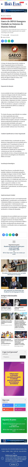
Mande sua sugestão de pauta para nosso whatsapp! (14, 248)
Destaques (4, 18)
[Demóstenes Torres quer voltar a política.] (7, 302)
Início (4, 15)
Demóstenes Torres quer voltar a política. (6, 308)
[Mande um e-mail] (8, 35)
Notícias (8, 15)
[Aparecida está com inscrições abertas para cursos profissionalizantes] (7, 334)
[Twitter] (5, 41)
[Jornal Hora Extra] (14, 4)
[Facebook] (2, 41)
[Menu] (1, 4)
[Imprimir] (16, 234)
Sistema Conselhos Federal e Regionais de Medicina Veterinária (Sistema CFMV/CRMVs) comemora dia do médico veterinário (20, 324)
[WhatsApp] (9, 41)
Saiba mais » (20, 461)
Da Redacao (5, 35)
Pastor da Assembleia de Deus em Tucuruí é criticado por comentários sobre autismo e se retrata (21, 342)
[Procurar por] (26, 4)
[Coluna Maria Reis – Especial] (21, 302)
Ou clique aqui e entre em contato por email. (14, 253)
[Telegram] (12, 41)
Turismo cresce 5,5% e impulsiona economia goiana (6, 322)
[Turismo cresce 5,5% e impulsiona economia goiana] (7, 316)
